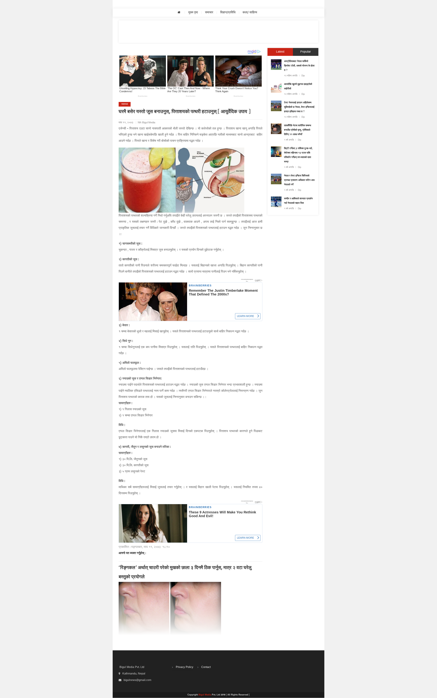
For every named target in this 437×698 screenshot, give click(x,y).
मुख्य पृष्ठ (193, 12)
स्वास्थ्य (124, 104)
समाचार (209, 12)
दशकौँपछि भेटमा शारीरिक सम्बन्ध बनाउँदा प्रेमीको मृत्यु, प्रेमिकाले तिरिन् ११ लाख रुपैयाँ (297, 130)
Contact (206, 667)
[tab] (280, 52)
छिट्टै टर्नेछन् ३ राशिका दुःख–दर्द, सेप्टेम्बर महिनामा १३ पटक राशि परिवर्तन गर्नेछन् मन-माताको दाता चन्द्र (298, 155)
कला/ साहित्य (250, 12)
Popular (305, 51)
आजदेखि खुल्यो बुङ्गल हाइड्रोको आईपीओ (298, 86)
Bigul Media (205, 695)
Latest (280, 51)
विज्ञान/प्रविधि (228, 12)
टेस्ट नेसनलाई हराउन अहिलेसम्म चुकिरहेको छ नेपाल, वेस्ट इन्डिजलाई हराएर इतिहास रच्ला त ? (299, 107)
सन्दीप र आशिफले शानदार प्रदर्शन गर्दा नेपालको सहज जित (298, 201)
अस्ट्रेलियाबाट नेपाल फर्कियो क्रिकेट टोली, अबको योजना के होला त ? (299, 65)
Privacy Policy (184, 667)
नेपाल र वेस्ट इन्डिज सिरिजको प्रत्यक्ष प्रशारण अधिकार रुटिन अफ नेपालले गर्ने (299, 180)
